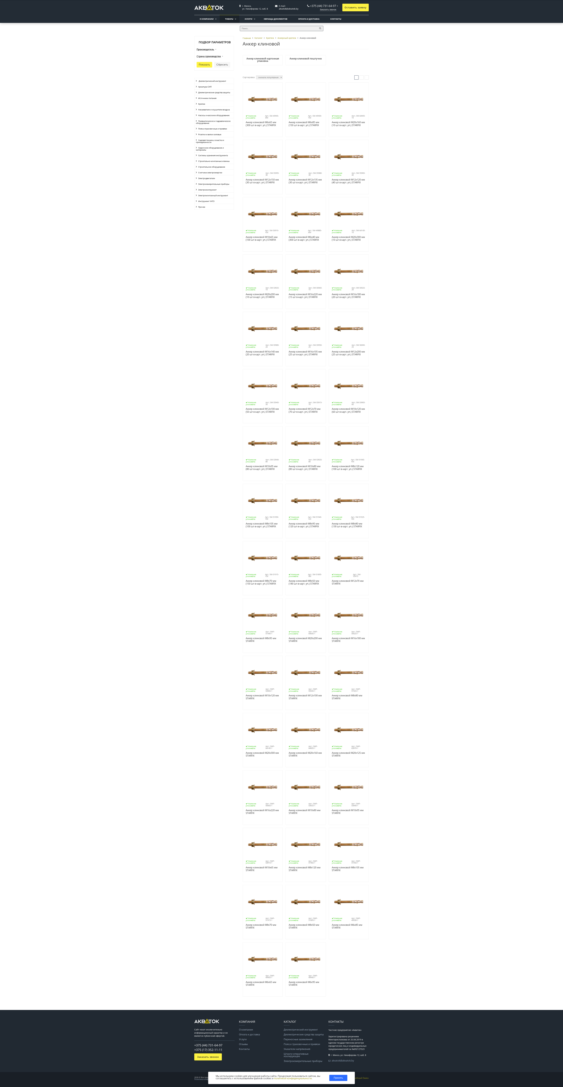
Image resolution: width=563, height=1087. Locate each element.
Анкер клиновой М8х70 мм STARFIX (261, 926)
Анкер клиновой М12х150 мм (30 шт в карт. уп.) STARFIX (262, 181)
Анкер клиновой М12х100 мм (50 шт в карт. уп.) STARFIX (262, 410)
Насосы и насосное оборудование (213, 115)
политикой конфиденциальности (293, 1078)
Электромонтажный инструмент (213, 195)
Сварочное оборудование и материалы (210, 148)
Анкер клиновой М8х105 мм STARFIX (348, 869)
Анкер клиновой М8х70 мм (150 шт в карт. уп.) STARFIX (261, 582)
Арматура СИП (205, 86)
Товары (229, 19)
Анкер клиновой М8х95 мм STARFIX (261, 640)
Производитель (205, 49)
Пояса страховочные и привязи (212, 128)
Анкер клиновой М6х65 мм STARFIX (261, 983)
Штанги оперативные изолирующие (296, 1055)
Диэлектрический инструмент (212, 81)
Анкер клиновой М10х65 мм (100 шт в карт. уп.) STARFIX (262, 238)
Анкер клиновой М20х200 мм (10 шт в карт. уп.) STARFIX (262, 296)
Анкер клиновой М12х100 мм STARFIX (305, 697)
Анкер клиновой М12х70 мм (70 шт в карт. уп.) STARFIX (304, 410)
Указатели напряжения (297, 1049)
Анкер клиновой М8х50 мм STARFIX (304, 926)
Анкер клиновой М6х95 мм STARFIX (304, 983)
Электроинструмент (207, 189)
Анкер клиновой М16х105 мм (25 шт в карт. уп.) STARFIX (305, 353)
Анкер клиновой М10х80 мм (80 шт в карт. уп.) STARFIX (304, 468)
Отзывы (243, 1044)
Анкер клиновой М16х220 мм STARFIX (262, 812)
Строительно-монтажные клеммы (214, 161)
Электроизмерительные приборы (213, 184)
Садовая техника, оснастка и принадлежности (210, 141)
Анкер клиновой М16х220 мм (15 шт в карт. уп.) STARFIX (305, 296)
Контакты (335, 19)
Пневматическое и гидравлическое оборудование (213, 122)
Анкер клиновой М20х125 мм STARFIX (348, 754)
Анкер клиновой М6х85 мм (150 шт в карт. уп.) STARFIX (304, 124)
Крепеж (201, 104)
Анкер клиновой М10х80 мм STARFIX (304, 812)
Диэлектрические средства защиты (214, 92)
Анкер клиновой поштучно (306, 58)
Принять (338, 1078)
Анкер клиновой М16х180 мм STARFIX (348, 640)
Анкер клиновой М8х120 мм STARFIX (304, 869)
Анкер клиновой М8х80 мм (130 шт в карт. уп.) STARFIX (347, 525)
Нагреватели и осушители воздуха (214, 109)
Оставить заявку (356, 7)
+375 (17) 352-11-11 (208, 1050)
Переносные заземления (298, 1039)
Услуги (248, 19)
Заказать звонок (328, 9)
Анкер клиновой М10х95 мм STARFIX (348, 812)
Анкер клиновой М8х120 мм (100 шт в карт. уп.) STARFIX (348, 468)
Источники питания (207, 98)
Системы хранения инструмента (213, 155)
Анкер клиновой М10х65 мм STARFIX (262, 869)
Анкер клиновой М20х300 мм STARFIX (262, 754)
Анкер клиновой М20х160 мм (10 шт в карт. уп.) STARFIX (348, 124)
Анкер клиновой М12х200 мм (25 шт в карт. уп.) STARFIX (348, 353)
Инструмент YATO (206, 201)
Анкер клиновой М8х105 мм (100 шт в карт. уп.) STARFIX (262, 525)
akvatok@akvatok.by (343, 1060)
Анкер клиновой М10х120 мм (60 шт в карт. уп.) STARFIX (348, 410)
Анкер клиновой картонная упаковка (262, 60)
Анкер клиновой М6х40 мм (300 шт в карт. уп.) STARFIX (304, 238)
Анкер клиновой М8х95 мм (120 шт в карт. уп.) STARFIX (304, 525)
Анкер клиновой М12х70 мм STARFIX (348, 582)
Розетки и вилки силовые (209, 134)
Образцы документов (275, 19)
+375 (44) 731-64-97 (323, 6)
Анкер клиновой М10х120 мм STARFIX (262, 697)
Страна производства (209, 56)
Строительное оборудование (211, 167)
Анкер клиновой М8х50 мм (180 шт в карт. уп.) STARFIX (304, 582)
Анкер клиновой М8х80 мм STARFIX (347, 697)
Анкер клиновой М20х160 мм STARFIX (305, 754)
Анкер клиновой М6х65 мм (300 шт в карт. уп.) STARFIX (261, 124)
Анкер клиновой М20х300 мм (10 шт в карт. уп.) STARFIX (348, 238)
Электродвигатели (206, 178)
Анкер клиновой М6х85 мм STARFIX (347, 926)
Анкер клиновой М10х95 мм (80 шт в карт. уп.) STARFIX (262, 468)
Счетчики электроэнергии (210, 172)
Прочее (201, 207)
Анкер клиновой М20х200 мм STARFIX (305, 640)
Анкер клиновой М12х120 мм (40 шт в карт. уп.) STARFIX (348, 181)
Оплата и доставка (308, 19)
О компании (207, 19)
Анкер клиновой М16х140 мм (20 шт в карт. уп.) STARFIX (262, 353)
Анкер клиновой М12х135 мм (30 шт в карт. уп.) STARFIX (305, 181)
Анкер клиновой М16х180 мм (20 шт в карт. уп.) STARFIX (348, 296)
